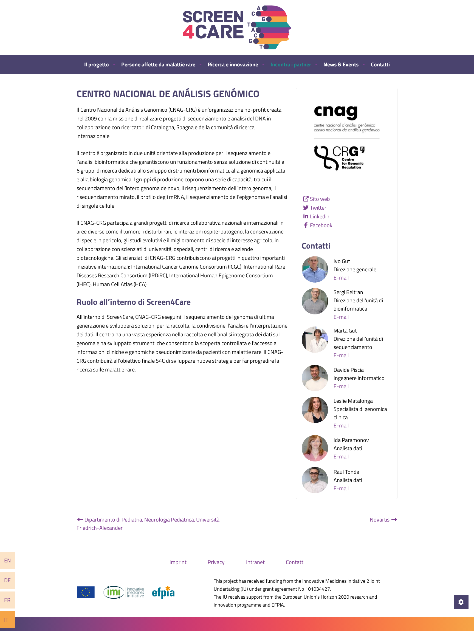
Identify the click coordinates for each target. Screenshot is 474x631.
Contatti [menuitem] (380, 64)
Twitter (318, 207)
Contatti (295, 562)
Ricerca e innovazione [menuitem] (233, 64)
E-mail (341, 277)
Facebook (321, 225)
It (6, 619)
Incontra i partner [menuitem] (290, 64)
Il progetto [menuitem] (96, 64)
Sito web (320, 199)
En (7, 560)
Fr (7, 600)
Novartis (380, 519)
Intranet (255, 562)
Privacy (216, 562)
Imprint (178, 562)
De (7, 580)
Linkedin (319, 216)
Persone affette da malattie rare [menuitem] (158, 64)
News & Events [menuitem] (341, 64)
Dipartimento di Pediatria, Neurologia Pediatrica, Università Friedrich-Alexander (148, 523)
